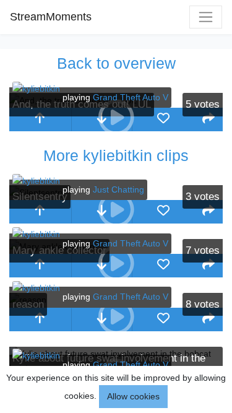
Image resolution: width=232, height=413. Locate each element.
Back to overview (116, 63)
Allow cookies (133, 396)
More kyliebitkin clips (116, 155)
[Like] (163, 119)
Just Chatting (118, 189)
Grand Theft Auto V (130, 97)
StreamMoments (51, 17)
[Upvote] (40, 119)
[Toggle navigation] (205, 17)
